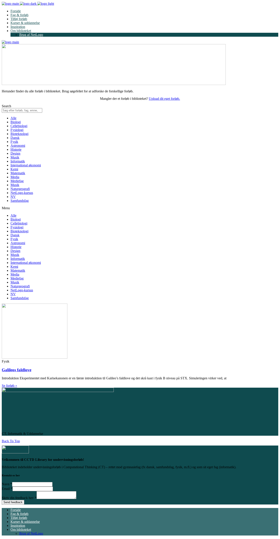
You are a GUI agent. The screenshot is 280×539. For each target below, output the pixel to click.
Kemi (14, 169)
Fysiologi (16, 130)
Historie (15, 149)
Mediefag (17, 181)
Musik (14, 157)
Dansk (14, 138)
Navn (7, 484)
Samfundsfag (19, 200)
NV (13, 197)
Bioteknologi (19, 134)
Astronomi (17, 145)
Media (14, 177)
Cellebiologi (18, 126)
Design (15, 153)
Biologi (15, 122)
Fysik (14, 141)
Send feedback (13, 502)
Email (7, 489)
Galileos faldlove (16, 370)
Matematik (17, 173)
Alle (13, 118)
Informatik (17, 161)
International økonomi (25, 165)
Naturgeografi (20, 189)
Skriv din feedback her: (19, 498)
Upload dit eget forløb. (164, 98)
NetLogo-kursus (21, 193)
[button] (140, 208)
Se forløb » (9, 385)
